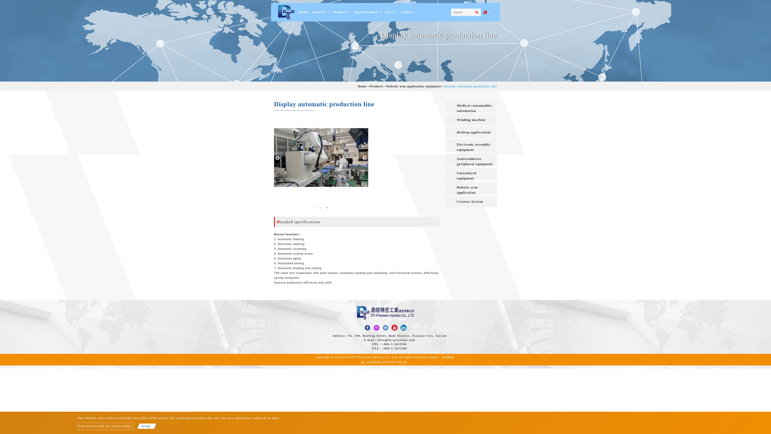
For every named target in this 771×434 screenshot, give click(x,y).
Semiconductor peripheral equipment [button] (475, 161)
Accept (145, 426)
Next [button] (364, 158)
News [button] (390, 12)
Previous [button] (277, 158)
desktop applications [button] (474, 132)
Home (304, 12)
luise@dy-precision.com (396, 340)
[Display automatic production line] (321, 158)
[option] (321, 158)
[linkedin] (404, 328)
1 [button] (315, 208)
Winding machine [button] (471, 120)
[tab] (471, 106)
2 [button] (321, 208)
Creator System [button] (470, 202)
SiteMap (448, 357)
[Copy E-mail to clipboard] (405, 362)
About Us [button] (319, 12)
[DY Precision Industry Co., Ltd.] (286, 12)
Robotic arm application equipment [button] (467, 190)
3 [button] (327, 208)
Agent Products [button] (366, 12)
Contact (407, 12)
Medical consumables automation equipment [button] (474, 108)
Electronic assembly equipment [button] (474, 147)
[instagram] (376, 328)
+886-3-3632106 (394, 344)
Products (376, 86)
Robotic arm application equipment (414, 86)
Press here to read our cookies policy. (105, 426)
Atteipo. (434, 357)
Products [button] (340, 12)
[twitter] (385, 328)
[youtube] (395, 328)
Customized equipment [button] (466, 175)
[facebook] (367, 328)
